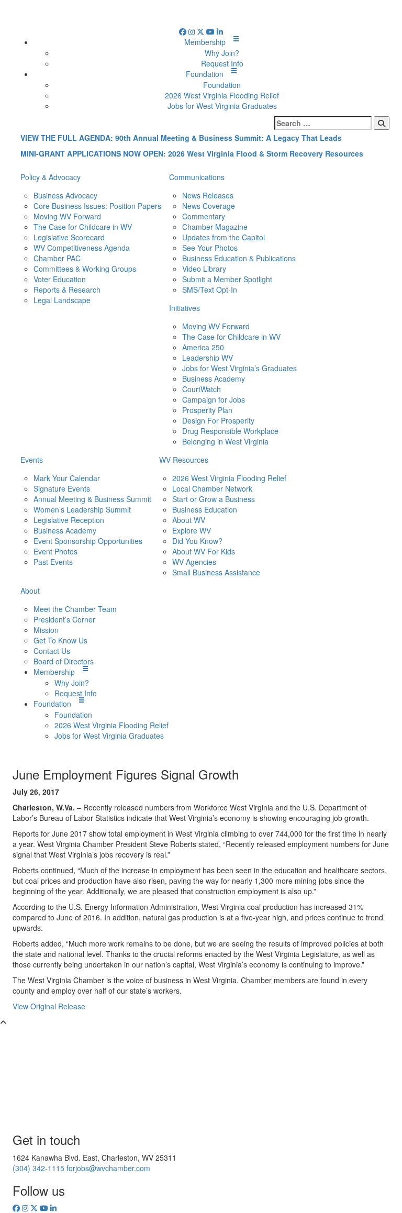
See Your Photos (210, 247)
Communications (197, 177)
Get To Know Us (60, 640)
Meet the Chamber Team (75, 609)
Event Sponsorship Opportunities (88, 541)
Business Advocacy (65, 195)
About (30, 590)
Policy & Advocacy (50, 177)
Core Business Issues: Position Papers (97, 206)
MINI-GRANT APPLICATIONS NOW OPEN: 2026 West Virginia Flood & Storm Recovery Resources (191, 153)
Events (31, 459)
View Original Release (49, 1006)
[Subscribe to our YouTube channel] (211, 31)
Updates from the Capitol (223, 237)
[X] (201, 31)
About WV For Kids (203, 551)
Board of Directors (64, 661)
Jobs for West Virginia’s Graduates (239, 368)
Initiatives (184, 308)
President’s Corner (64, 619)
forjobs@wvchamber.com (108, 1168)
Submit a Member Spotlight (227, 279)
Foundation (205, 74)
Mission (46, 630)
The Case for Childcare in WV (83, 226)
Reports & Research (67, 289)
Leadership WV (207, 357)
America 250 (203, 347)
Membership (205, 42)
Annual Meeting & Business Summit (92, 499)
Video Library (204, 268)
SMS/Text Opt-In (209, 289)
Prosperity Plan (207, 410)
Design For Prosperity (218, 420)
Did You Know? (197, 541)
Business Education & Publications (239, 258)
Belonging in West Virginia (225, 441)
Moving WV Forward (67, 216)
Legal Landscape (62, 300)
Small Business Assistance (216, 572)
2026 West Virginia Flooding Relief (222, 95)
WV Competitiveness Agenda (82, 247)
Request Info (222, 63)
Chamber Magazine (215, 226)
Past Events (53, 562)
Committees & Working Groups (85, 268)
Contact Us (52, 651)
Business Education (204, 509)
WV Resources (183, 459)
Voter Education (60, 279)
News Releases (207, 195)
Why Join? (222, 53)
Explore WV (191, 530)
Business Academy (213, 378)
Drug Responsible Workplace (230, 431)
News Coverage (208, 206)
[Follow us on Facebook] (183, 31)
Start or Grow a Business (213, 499)
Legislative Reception (69, 520)
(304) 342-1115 (38, 1168)
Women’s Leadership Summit (82, 509)
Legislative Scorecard (69, 237)
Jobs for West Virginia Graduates (222, 106)
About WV (188, 520)
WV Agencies (194, 562)
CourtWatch (201, 389)
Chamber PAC (57, 258)
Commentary (203, 216)
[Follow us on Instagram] (192, 31)
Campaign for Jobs (213, 399)
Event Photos (55, 551)
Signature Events (62, 488)
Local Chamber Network (212, 488)
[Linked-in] (220, 31)
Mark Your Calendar (67, 478)
